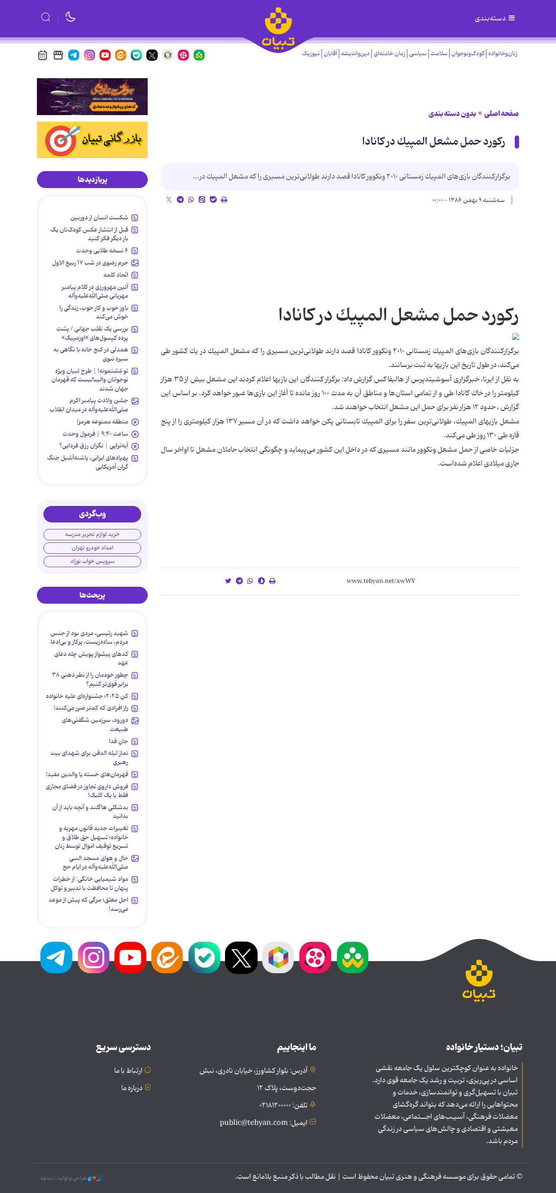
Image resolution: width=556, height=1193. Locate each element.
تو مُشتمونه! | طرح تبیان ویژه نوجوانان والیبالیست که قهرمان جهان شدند (89, 379)
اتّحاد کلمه (115, 275)
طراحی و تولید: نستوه (64, 1178)
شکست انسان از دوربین (99, 217)
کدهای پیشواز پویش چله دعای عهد (91, 658)
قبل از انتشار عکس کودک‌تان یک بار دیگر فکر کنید (89, 234)
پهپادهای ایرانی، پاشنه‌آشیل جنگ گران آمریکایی (87, 462)
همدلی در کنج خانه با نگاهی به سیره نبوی (90, 354)
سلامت (438, 53)
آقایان (330, 53)
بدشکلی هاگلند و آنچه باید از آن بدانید (90, 812)
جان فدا (118, 741)
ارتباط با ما (128, 1071)
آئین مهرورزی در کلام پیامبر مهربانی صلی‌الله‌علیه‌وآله (95, 291)
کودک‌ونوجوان (467, 53)
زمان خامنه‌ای (389, 53)
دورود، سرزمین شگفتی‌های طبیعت (95, 724)
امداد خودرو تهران (92, 547)
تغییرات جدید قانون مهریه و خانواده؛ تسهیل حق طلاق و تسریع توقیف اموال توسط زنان (91, 837)
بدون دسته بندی (452, 114)
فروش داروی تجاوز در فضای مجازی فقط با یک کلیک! (87, 791)
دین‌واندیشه (355, 53)
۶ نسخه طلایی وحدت (102, 250)
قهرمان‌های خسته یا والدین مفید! (87, 774)
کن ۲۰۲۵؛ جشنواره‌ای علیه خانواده (87, 696)
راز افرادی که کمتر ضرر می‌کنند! (91, 708)
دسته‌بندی (491, 18)
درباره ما (131, 1088)
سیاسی (418, 53)
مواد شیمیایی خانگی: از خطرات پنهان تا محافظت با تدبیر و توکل (89, 883)
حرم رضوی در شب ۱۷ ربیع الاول (90, 263)
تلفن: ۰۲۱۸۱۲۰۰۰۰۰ (283, 1105)
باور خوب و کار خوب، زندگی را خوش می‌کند (94, 312)
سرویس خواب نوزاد (92, 561)
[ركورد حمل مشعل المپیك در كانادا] (515, 336)
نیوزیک (311, 53)
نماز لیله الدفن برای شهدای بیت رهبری (89, 757)
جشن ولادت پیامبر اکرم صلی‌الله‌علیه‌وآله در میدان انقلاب (89, 405)
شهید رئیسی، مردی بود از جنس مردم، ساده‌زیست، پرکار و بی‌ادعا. (88, 637)
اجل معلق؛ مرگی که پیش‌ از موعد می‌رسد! (88, 904)
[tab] (92, 179)
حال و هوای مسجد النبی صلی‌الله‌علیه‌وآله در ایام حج (95, 862)
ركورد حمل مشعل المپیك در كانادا (433, 141)
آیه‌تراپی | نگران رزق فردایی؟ (93, 445)
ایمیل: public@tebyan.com (264, 1123)
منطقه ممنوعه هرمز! (102, 421)
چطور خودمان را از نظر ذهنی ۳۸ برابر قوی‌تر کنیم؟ (90, 679)
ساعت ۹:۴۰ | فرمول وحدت (95, 434)
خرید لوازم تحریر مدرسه (92, 534)
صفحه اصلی (501, 114)
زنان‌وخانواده (502, 53)
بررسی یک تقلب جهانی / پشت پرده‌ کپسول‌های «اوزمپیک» (92, 333)
